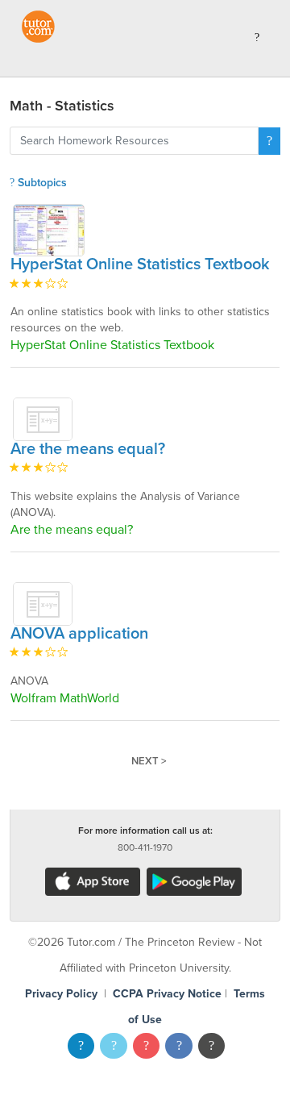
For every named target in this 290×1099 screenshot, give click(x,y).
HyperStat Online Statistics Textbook (140, 264)
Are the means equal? (87, 449)
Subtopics (40, 182)
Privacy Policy (61, 994)
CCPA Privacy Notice (167, 994)
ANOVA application (79, 633)
